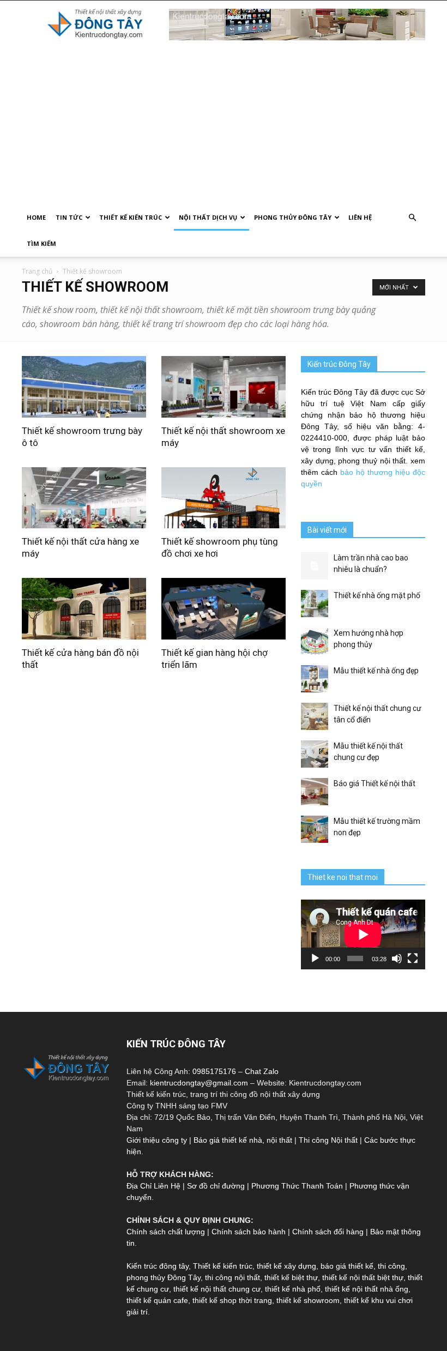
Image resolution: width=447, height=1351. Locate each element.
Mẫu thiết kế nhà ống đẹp (376, 670)
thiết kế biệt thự (291, 1277)
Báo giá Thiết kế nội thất (374, 783)
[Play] (315, 958)
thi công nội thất (232, 1277)
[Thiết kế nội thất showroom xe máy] (223, 387)
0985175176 (214, 1071)
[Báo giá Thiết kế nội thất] (314, 791)
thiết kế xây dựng (286, 1266)
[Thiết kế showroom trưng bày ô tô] (84, 387)
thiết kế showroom (308, 1300)
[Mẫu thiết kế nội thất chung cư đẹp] (314, 754)
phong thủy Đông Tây (163, 1277)
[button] (412, 218)
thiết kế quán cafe (157, 1300)
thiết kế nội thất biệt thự (362, 1277)
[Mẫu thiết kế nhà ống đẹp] (314, 678)
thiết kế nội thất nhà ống (366, 1288)
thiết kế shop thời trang (232, 1300)
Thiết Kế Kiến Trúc (130, 217)
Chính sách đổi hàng (328, 1231)
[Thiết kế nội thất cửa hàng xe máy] (84, 498)
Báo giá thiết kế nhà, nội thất (243, 1140)
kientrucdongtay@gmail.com (199, 1082)
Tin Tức (69, 217)
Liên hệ (360, 217)
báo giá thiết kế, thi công (363, 1266)
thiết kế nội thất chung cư (217, 1288)
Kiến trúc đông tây (157, 1266)
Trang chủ (37, 271)
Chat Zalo (262, 1071)
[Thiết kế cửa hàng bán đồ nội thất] (84, 609)
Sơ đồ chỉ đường (216, 1185)
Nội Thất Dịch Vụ (208, 217)
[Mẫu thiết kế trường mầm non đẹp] (314, 829)
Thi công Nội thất (328, 1140)
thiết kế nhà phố (293, 1288)
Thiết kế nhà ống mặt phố (377, 595)
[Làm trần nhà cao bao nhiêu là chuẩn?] (314, 566)
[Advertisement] (223, 122)
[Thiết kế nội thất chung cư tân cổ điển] (314, 716)
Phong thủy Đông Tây (292, 217)
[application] (363, 934)
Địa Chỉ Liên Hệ (153, 1185)
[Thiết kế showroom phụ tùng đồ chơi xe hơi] (223, 498)
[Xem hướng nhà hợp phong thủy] (314, 641)
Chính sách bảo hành (249, 1231)
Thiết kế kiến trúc (222, 1266)
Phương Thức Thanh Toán (297, 1185)
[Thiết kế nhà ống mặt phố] (314, 603)
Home (36, 217)
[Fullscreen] (412, 958)
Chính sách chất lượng (165, 1231)
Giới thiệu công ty (156, 1140)
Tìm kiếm (41, 243)
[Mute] (396, 958)
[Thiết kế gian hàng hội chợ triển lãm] (223, 609)
